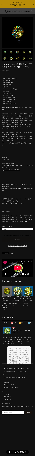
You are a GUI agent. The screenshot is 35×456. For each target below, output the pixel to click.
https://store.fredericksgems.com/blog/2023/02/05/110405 (17, 189)
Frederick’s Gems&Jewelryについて (14, 377)
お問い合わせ (7, 382)
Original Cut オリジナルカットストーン (16, 369)
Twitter (6, 394)
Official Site (8, 399)
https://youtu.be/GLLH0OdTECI (11, 170)
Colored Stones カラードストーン (15, 371)
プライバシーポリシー (9, 385)
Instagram (7, 397)
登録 (28, 412)
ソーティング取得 (7, 226)
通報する (13, 253)
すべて (6, 322)
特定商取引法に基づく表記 (11, 387)
